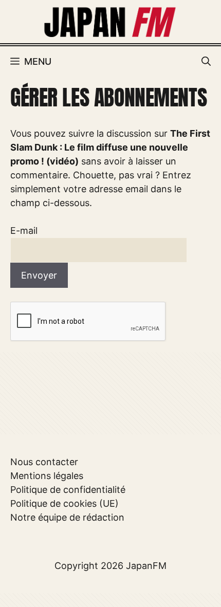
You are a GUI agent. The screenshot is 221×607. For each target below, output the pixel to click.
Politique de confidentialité (67, 489)
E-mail (24, 230)
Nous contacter (44, 461)
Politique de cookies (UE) (64, 503)
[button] (206, 61)
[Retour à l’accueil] (110, 20)
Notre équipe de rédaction (67, 517)
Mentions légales (46, 475)
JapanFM (146, 565)
